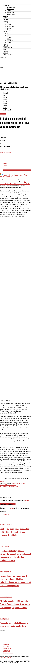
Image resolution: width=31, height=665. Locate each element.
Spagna (9, 30)
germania (11, 486)
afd (13, 483)
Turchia (9, 42)
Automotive (10, 9)
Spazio (5, 44)
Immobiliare (10, 12)
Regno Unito (10, 26)
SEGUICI (2, 481)
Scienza (5, 49)
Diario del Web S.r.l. (6, 658)
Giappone (10, 40)
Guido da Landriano (5, 152)
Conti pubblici (11, 7)
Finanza (9, 10)
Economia (6, 5)
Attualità (5, 46)
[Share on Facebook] (17, 155)
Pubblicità (6, 644)
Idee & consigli (7, 54)
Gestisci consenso (8, 653)
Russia (9, 28)
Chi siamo (6, 646)
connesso (11, 508)
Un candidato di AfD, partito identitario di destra (15, 183)
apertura (5, 486)
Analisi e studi (7, 47)
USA (8, 33)
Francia (9, 23)
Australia (9, 37)
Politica (5, 19)
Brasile (9, 39)
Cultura (5, 51)
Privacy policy (7, 649)
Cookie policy (6, 651)
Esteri (5, 32)
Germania (9, 25)
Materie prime (11, 14)
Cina (8, 35)
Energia (5, 16)
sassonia (16, 486)
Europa (5, 21)
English (5, 53)
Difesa (5, 17)
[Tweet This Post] (17, 157)
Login (27, 500)
